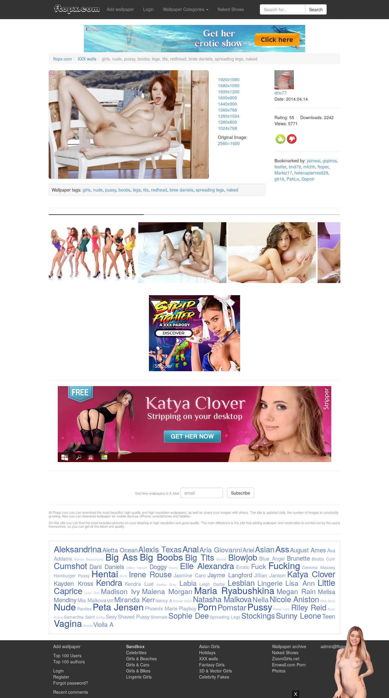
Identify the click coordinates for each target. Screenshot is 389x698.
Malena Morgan (167, 591)
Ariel (248, 549)
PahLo (293, 179)
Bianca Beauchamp (88, 559)
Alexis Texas (159, 549)
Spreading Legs (225, 617)
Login (148, 9)
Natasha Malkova (222, 598)
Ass (282, 549)
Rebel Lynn (281, 609)
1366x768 (227, 110)
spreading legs (210, 190)
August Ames (308, 549)
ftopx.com (62, 59)
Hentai (104, 573)
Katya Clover (311, 574)
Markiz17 (283, 173)
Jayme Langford (230, 574)
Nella (261, 599)
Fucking (284, 565)
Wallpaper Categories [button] (184, 9)
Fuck (258, 566)
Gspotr (308, 179)
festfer (280, 167)
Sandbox (135, 646)
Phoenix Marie (161, 608)
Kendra (109, 582)
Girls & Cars (137, 665)
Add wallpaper (120, 9)
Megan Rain (296, 591)
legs (137, 190)
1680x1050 (228, 85)
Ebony (173, 567)
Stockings (258, 615)
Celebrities (136, 652)
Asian (264, 549)
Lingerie (270, 583)
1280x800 (227, 122)
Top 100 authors (69, 661)
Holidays (207, 652)
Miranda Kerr (134, 599)
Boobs (318, 559)
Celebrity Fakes (214, 677)
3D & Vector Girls (215, 671)
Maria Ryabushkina (234, 590)
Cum (330, 559)
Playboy (187, 608)
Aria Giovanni (220, 549)
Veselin (88, 625)
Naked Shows (231, 9)
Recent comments (70, 692)
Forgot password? (70, 683)
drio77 (280, 93)
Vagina (68, 623)
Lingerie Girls (139, 677)
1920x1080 (228, 79)
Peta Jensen (118, 606)
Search (316, 9)
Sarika (100, 617)
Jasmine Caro (190, 575)
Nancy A (164, 600)
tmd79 (295, 167)
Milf (110, 600)
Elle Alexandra (207, 565)
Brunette (298, 558)
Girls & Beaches (141, 658)
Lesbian (241, 582)
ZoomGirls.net (285, 658)
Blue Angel (272, 558)
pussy (110, 190)
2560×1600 (229, 143)
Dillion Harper (136, 567)
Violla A (103, 624)
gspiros (330, 160)
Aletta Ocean (120, 549)
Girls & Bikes (138, 671)
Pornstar (232, 607)
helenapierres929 (311, 173)
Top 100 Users (67, 655)
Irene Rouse (150, 573)
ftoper (323, 167)
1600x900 (227, 98)
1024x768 (227, 128)
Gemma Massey (318, 567)
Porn (207, 606)
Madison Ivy (120, 591)
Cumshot (70, 565)
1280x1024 (228, 116)
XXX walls (86, 59)
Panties (84, 609)
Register (61, 677)
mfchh (309, 167)
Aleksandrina (78, 549)
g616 (279, 179)
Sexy (111, 616)
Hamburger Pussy (72, 575)
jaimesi (313, 160)
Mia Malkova (91, 600)
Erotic (242, 567)
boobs (124, 190)
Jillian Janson (269, 575)
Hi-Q (123, 576)
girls (87, 190)
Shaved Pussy (134, 616)
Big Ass (121, 556)
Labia (188, 583)
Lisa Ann (300, 583)
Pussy (259, 606)
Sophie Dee (188, 615)
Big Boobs (161, 556)
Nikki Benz (327, 601)
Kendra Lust (139, 583)
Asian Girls (209, 646)
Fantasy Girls (212, 665)
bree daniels (181, 190)
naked (232, 190)
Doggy (158, 566)
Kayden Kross (73, 583)
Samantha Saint (79, 617)
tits (146, 190)
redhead (159, 190)
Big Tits (199, 557)
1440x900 (227, 104)
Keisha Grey (166, 584)
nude (98, 190)
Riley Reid (309, 607)
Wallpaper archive (289, 646)
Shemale (158, 617)
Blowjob (242, 557)
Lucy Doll (91, 592)
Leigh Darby (212, 584)
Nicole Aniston (294, 598)
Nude (65, 606)
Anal (190, 549)
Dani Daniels (106, 566)
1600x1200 (228, 91)
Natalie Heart (182, 601)
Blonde (221, 559)
